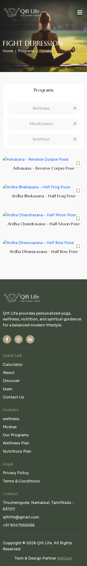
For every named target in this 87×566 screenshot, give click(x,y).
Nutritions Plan (17, 451)
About (8, 372)
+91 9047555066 (19, 525)
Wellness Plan (16, 443)
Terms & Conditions (21, 481)
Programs (26, 51)
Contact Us (13, 397)
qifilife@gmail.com (21, 517)
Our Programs (16, 435)
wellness (11, 418)
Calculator (13, 364)
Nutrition (41, 139)
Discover (11, 380)
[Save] (78, 163)
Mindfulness (41, 123)
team (7, 389)
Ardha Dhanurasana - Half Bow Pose (44, 251)
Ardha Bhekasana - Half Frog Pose (43, 196)
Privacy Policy (16, 472)
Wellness (41, 108)
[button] (79, 12)
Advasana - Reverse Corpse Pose (43, 168)
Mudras (10, 426)
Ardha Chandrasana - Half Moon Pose (44, 223)
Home (8, 51)
